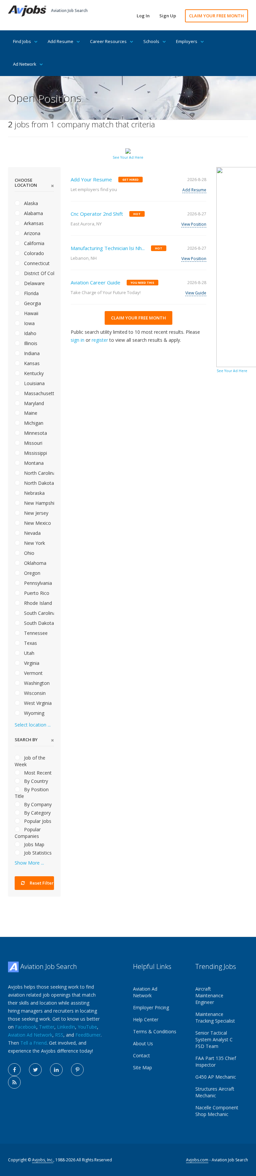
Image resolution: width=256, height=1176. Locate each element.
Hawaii (30, 313)
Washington (36, 683)
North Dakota (38, 483)
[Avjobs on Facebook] (14, 1069)
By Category (37, 813)
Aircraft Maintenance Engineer (209, 995)
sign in (77, 340)
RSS (59, 1035)
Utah (28, 653)
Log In (143, 16)
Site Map (142, 1067)
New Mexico (37, 523)
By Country (35, 781)
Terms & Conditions (154, 1031)
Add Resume (60, 41)
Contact (141, 1055)
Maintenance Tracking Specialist (215, 1017)
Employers (186, 41)
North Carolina (38, 473)
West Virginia (37, 703)
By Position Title (32, 792)
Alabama (33, 213)
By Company (37, 804)
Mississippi (35, 453)
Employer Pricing (151, 1007)
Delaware (34, 283)
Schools (151, 41)
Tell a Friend (33, 1043)
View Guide (195, 293)
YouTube (87, 1027)
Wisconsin (34, 693)
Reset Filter (41, 883)
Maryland (33, 403)
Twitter (46, 1027)
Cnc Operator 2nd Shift (97, 213)
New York (34, 543)
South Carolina (38, 613)
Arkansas (33, 223)
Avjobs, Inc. (42, 1160)
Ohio (28, 553)
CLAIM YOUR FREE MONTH (216, 16)
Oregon (31, 573)
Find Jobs (22, 41)
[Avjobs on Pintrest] (77, 1069)
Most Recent (37, 773)
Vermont (33, 673)
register (100, 340)
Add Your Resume (91, 179)
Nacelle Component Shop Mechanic (216, 1110)
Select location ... (33, 725)
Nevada (32, 533)
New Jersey (35, 513)
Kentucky (33, 373)
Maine (30, 413)
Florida (31, 293)
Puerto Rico (36, 593)
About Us (143, 1043)
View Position (193, 224)
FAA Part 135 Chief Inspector (215, 1061)
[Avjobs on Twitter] (35, 1069)
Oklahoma (34, 563)
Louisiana (34, 383)
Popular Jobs (37, 821)
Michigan (33, 423)
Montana (33, 463)
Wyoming (33, 713)
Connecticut (36, 263)
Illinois (30, 343)
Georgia (32, 303)
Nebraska (34, 493)
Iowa (29, 323)
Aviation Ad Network (30, 1035)
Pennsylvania (37, 583)
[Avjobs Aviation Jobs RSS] (14, 1082)
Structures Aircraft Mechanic (214, 1092)
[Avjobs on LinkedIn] (56, 1069)
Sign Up (167, 16)
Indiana (31, 353)
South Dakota (38, 623)
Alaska (30, 203)
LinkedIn (66, 1027)
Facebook (25, 1027)
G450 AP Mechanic (215, 1077)
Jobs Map (33, 844)
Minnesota (35, 433)
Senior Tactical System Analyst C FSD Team (214, 1039)
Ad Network (24, 64)
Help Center (145, 1019)
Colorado (33, 253)
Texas (30, 643)
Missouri (32, 443)
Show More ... (29, 863)
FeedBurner (88, 1035)
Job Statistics (37, 853)
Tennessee (35, 633)
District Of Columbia (38, 273)
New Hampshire (38, 503)
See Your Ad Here (128, 157)
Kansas (31, 363)
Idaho (29, 333)
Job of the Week (30, 761)
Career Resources (108, 41)
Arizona (31, 233)
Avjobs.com (197, 1160)
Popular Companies (28, 832)
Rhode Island (37, 603)
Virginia (31, 663)
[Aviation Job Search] (27, 10)
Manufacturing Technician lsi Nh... (108, 248)
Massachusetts (38, 393)
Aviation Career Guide (95, 282)
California (33, 243)
